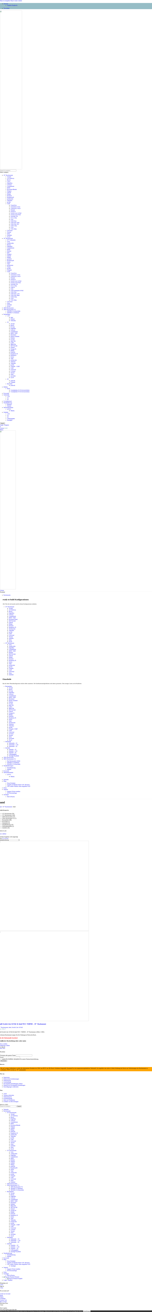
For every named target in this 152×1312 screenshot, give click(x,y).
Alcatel (9, 177)
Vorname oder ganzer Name (8, 1055)
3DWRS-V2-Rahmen (13, 312)
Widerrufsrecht (8, 1097)
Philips (9, 194)
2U (8, 379)
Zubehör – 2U (14, 1248)
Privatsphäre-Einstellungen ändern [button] (13, 1083)
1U (8, 322)
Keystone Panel (13, 619)
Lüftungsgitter (11, 418)
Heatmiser (13, 335)
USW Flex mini (15, 222)
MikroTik (13, 344)
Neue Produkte (11, 783)
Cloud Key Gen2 (15, 207)
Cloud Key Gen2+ (16, 208)
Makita (12, 410)
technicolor (10, 199)
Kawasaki (6, 393)
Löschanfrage (7, 1082)
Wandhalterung (8, 403)
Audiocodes (10, 243)
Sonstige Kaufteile (14, 756)
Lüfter (12, 342)
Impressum (7, 1077)
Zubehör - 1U (12, 749)
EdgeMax (9, 183)
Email (1, 1057)
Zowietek (11, 738)
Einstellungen (87, 1311)
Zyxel (8, 237)
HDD (8, 188)
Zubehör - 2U (12, 752)
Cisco (8, 181)
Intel (8, 252)
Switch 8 (13, 211)
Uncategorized (8, 401)
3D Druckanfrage (12, 793)
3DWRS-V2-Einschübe (13, 311)
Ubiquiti (9, 270)
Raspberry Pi (14, 354)
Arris (8, 241)
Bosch (9, 180)
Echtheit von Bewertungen (11, 1101)
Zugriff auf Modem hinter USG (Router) (18, 784)
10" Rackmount (9, 606)
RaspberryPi (10, 197)
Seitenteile (6, 395)
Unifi (8, 203)
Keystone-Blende (12, 189)
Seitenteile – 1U (15, 1239)
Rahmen (9, 404)
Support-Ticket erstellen (13, 791)
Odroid (9, 192)
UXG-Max (14, 229)
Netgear (9, 191)
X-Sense (13, 371)
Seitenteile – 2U (15, 1242)
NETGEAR (14, 346)
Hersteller (9, 384)
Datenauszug (7, 1080)
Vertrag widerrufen (9, 1095)
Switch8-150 (14, 216)
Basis (8, 388)
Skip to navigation (5, 0)
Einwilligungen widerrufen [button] (11, 1087)
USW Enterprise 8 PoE (17, 290)
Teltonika (9, 200)
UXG (12, 227)
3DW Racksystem (9, 308)
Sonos (8, 262)
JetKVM (13, 341)
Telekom (13, 361)
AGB (5, 1093)
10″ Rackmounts (11, 1112)
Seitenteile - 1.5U (13, 745)
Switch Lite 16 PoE (16, 213)
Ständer (9, 406)
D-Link (13, 327)
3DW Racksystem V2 (10, 309)
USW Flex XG (15, 224)
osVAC (9, 409)
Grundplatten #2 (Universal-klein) (20, 390)
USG (12, 219)
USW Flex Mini (15, 295)
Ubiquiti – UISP (15, 366)
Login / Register (8, 1280)
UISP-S (13, 287)
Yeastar (9, 232)
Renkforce (13, 355)
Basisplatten (7, 314)
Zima (8, 233)
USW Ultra (14, 226)
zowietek (13, 376)
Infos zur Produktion (9, 1100)
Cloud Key (14, 205)
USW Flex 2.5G (15, 293)
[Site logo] (11, 169)
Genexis (9, 184)
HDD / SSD (14, 333)
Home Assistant (15, 336)
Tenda (8, 267)
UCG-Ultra (14, 218)
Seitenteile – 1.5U (15, 1240)
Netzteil (13, 210)
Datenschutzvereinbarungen (11, 1079)
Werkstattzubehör (8, 407)
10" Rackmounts (8, 175)
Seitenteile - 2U (13, 746)
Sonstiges (9, 420)
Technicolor (12, 629)
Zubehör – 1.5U (15, 1247)
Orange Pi (13, 349)
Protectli (9, 195)
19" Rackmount (9, 643)
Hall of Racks (11, 796)
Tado (8, 263)
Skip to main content (16, 0)
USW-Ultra (14, 297)
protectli (9, 259)
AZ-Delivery (10, 178)
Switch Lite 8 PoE (16, 214)
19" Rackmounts (8, 238)
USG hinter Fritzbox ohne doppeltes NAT (18, 786)
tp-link (9, 202)
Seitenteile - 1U (13, 743)
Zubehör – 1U (14, 1245)
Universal (9, 230)
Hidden (6, 387)
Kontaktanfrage (8, 1098)
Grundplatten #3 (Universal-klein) (20, 391)
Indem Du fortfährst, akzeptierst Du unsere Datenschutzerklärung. (20, 1059)
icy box (13, 339)
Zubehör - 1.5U (13, 751)
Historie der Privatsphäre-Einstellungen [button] (14, 1085)
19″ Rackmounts (11, 1150)
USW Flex (14, 221)
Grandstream (10, 186)
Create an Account (5, 1294)
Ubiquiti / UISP (13, 729)
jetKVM (11, 705)
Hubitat (9, 251)
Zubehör (9, 235)
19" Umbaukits (11, 240)
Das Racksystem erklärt (13, 761)
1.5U (8, 316)
